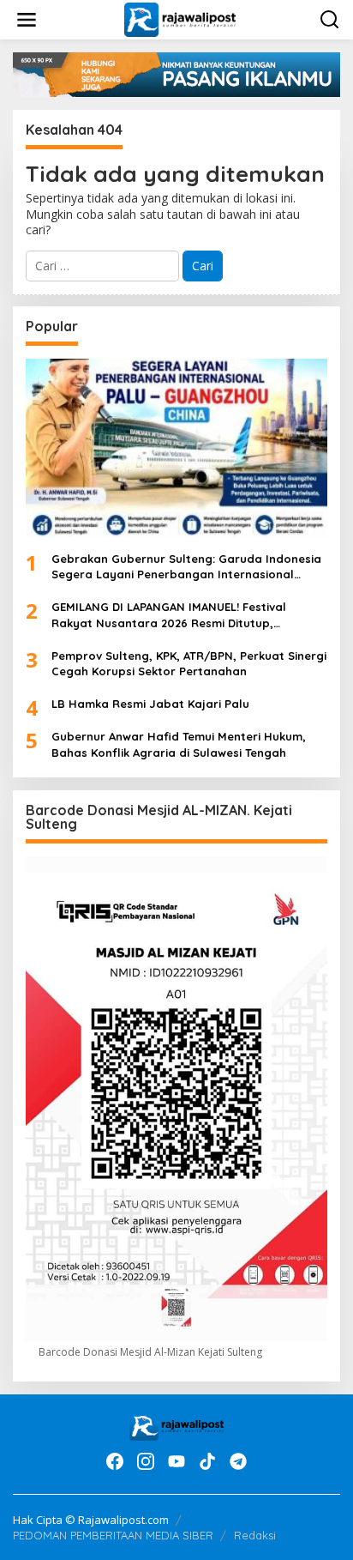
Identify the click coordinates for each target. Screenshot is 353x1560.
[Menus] (26, 19)
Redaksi (255, 1535)
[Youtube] (176, 1461)
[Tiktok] (207, 1461)
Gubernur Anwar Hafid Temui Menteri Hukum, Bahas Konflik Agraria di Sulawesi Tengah (178, 744)
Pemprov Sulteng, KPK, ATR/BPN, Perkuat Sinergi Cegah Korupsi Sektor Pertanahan (188, 663)
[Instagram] (146, 1461)
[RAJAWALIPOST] (179, 18)
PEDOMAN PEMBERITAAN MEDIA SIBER (113, 1535)
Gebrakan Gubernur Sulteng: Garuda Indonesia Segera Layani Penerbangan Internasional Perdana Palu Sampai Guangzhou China (186, 567)
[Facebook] (115, 1461)
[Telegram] (238, 1461)
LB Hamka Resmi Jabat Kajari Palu (150, 703)
